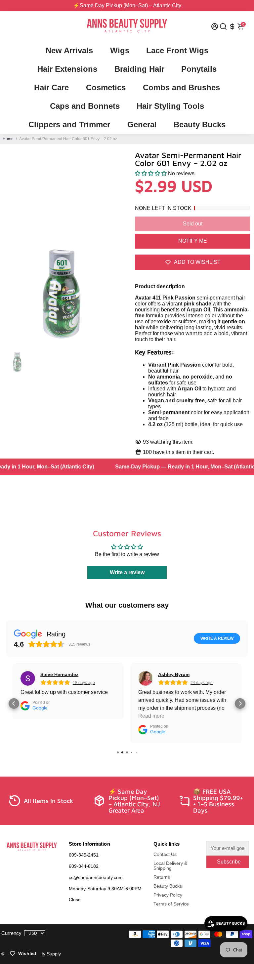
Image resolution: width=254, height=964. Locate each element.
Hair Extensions (67, 68)
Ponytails (199, 68)
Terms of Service (171, 904)
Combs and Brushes (181, 87)
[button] (151, 173)
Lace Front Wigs (177, 50)
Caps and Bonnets (85, 105)
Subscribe (229, 861)
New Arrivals (69, 50)
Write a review (127, 572)
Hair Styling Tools (170, 105)
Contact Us (165, 854)
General (142, 124)
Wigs (119, 50)
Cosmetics (106, 87)
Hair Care (51, 87)
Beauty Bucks (200, 124)
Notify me (192, 241)
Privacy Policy (167, 895)
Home (8, 139)
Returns (161, 877)
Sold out (192, 223)
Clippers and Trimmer (69, 124)
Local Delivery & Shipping (170, 866)
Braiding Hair (139, 68)
